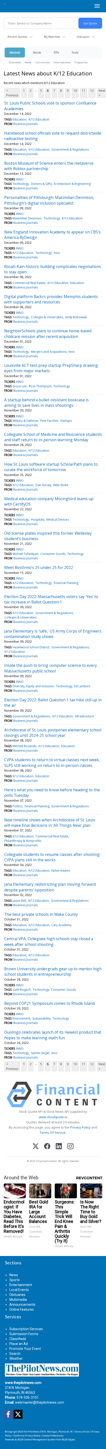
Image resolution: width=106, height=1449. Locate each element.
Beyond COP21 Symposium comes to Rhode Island (49, 1003)
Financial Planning (66, 583)
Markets (15, 52)
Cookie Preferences (53, 1435)
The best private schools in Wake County (41, 914)
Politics (17, 806)
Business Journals (25, 124)
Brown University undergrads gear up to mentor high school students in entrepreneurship (53, 971)
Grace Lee (20, 386)
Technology (21, 184)
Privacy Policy (80, 1127)
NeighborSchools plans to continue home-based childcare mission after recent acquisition (47, 333)
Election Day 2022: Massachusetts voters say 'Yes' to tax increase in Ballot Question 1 (51, 599)
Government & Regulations (70, 149)
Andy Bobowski (76, 317)
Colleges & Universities (47, 317)
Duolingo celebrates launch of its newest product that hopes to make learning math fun (52, 1034)
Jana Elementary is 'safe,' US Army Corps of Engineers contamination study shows (53, 633)
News (28, 62)
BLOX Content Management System (37, 1439)
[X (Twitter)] (36, 1146)
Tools (75, 52)
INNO (20, 179)
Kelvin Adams (60, 870)
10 (75, 90)
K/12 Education (39, 119)
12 (92, 90)
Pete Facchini (49, 421)
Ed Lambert (82, 686)
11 (83, 90)
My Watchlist (52, 36)
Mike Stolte (60, 485)
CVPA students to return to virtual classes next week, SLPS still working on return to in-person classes (52, 762)
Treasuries (81, 62)
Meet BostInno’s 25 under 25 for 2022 (38, 567)
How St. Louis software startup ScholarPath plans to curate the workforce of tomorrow (51, 466)
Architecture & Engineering (72, 184)
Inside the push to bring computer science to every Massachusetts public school (50, 668)
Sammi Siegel (40, 1053)
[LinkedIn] (59, 1146)
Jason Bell (19, 901)
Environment (21, 1018)
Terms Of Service (53, 1132)
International (62, 62)
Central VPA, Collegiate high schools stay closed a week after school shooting (48, 941)
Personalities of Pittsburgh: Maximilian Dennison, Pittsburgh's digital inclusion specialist (49, 200)
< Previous (12, 92)
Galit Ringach (22, 990)
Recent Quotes (17, 36)
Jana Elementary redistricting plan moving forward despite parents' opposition (50, 887)
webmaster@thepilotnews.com (39, 1402)
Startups (66, 421)
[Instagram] (70, 1146)
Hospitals (37, 519)
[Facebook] (47, 1146)
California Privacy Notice (27, 1435)
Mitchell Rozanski (24, 746)
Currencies (42, 62)
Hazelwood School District (31, 647)
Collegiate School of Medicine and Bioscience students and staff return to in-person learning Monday (53, 437)
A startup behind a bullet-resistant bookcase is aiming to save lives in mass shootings (46, 402)
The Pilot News (31, 1431)
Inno (57, 253)
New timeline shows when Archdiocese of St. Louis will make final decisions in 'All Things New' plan (49, 822)
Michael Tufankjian (25, 554)
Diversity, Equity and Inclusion (33, 686)
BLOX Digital (68, 1439)
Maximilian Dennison (27, 218)
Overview (15, 62)
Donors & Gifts (41, 184)
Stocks (37, 52)
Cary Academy (61, 925)
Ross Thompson (40, 386)
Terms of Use (82, 1431)
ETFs (56, 52)
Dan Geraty (43, 485)
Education (19, 119)
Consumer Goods (52, 554)
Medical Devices (57, 519)
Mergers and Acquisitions (49, 352)
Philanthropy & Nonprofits (22, 841)
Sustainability (41, 1018)
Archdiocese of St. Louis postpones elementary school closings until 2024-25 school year (52, 732)
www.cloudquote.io (53, 1117)
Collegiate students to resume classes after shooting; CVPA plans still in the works (52, 857)
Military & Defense (25, 421)
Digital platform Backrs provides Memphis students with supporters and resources (51, 299)
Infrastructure (84, 716)
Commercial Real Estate (29, 283)
